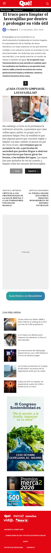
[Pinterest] (24, 181)
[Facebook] (12, 181)
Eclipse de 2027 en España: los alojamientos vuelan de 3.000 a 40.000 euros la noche (31, 384)
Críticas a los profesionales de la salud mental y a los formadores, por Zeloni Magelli (13, 199)
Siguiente (32, 171)
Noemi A (14, 30)
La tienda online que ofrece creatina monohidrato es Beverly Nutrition (39, 199)
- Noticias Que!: (18, 10)
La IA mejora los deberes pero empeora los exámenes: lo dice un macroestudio (32, 337)
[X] (18, 181)
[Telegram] (35, 181)
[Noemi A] (4, 30)
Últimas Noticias (6, 10)
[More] (41, 181)
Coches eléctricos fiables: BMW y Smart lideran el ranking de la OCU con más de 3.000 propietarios (32, 321)
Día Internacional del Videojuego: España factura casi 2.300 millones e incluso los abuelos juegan (33, 353)
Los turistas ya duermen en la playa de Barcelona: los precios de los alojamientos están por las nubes (32, 368)
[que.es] (25, 3)
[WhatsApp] (29, 181)
